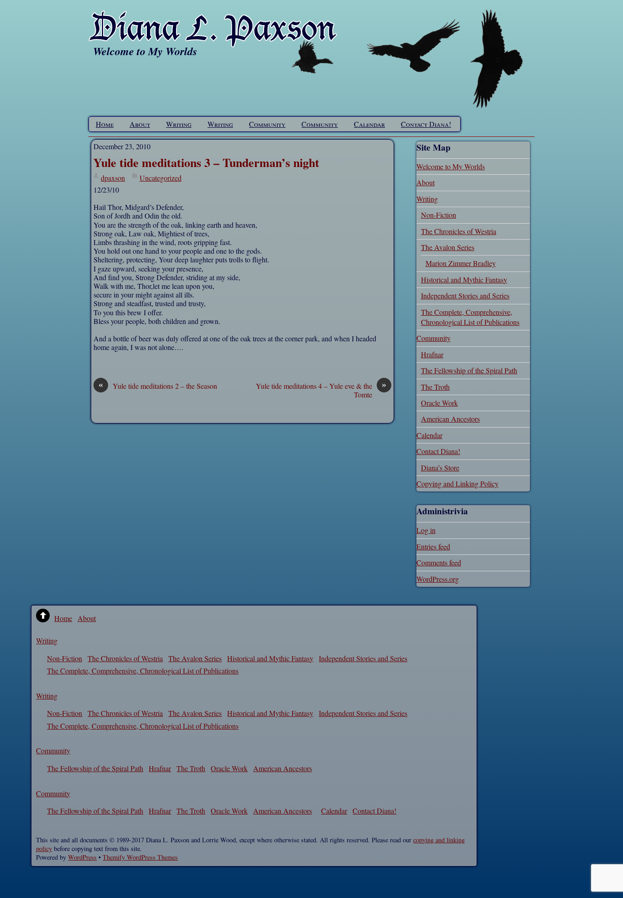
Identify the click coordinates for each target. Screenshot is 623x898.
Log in (426, 530)
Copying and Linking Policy (457, 483)
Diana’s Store (440, 467)
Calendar (369, 124)
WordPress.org (437, 579)
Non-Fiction (438, 214)
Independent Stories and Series (465, 295)
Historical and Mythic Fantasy (464, 279)
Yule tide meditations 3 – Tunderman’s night (206, 162)
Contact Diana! (426, 124)
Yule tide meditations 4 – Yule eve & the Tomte (321, 390)
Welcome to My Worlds (450, 166)
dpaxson (113, 178)
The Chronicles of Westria (458, 231)
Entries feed (433, 546)
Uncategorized (161, 178)
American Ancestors (450, 418)
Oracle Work (439, 402)
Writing (179, 124)
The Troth (435, 387)
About (140, 124)
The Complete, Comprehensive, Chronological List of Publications (470, 317)
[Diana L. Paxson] (213, 41)
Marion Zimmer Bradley (461, 263)
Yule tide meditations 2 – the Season (158, 385)
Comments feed (438, 562)
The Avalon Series (447, 247)
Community (267, 124)
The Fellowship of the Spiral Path (469, 370)
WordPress (82, 857)
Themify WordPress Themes (140, 857)
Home (105, 124)
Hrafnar (432, 354)
